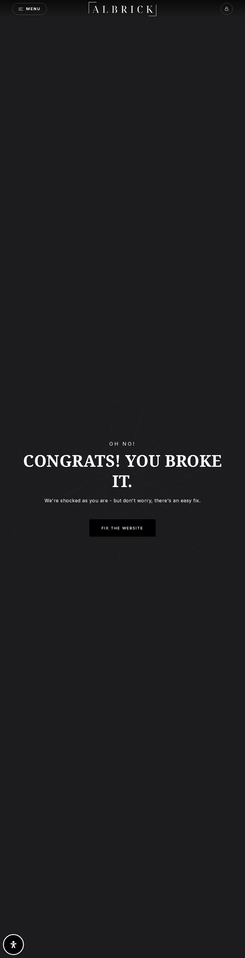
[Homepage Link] (122, 8)
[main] (122, 479)
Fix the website (122, 528)
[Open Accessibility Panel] (13, 944)
